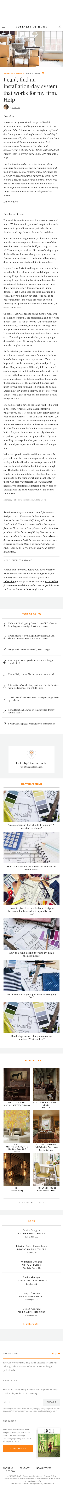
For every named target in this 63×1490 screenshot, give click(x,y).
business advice (14, 73)
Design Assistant (31, 1293)
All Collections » (31, 1202)
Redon (17, 1151)
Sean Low (16, 107)
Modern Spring (17, 1190)
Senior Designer (31, 1230)
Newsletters (43, 1468)
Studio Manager (31, 1277)
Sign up (32, 569)
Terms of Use (54, 1408)
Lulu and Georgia (46, 1144)
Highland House (46, 1188)
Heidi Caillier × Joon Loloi (46, 1104)
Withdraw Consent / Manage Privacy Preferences (32, 1483)
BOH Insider (51, 581)
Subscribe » (18, 1448)
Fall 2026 (46, 1107)
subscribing (10, 581)
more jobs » (31, 1324)
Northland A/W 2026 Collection (17, 1105)
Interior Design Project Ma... (31, 1246)
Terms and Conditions (32, 1476)
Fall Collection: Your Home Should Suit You (46, 1148)
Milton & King (17, 1103)
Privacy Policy (36, 1410)
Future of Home (24, 589)
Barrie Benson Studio (46, 1190)
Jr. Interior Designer (31, 1261)
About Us (8, 1468)
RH (16, 1188)
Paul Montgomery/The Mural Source (17, 1146)
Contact (25, 1468)
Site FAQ (10, 1471)
